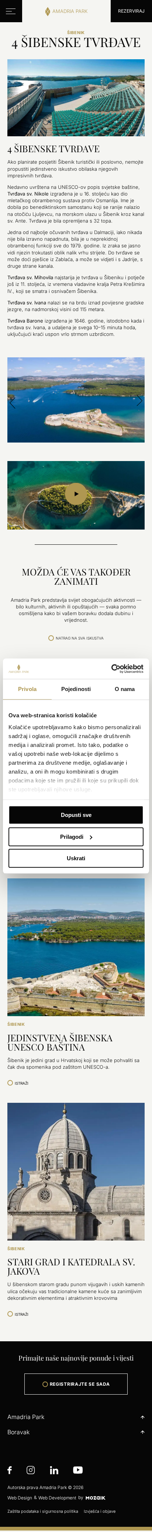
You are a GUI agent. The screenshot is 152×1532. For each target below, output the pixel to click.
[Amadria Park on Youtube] (78, 1471)
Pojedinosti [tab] (76, 689)
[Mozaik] (95, 1497)
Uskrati (76, 858)
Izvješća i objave (99, 1511)
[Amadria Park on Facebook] (9, 1471)
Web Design (19, 1498)
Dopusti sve (76, 815)
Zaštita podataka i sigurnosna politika (42, 1511)
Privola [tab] (27, 689)
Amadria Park (25, 1417)
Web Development (57, 1498)
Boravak (18, 1432)
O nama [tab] (125, 689)
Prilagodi (71, 837)
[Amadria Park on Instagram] (31, 1471)
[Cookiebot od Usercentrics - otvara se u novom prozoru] (111, 669)
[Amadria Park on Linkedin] (54, 1471)
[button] (12, 401)
